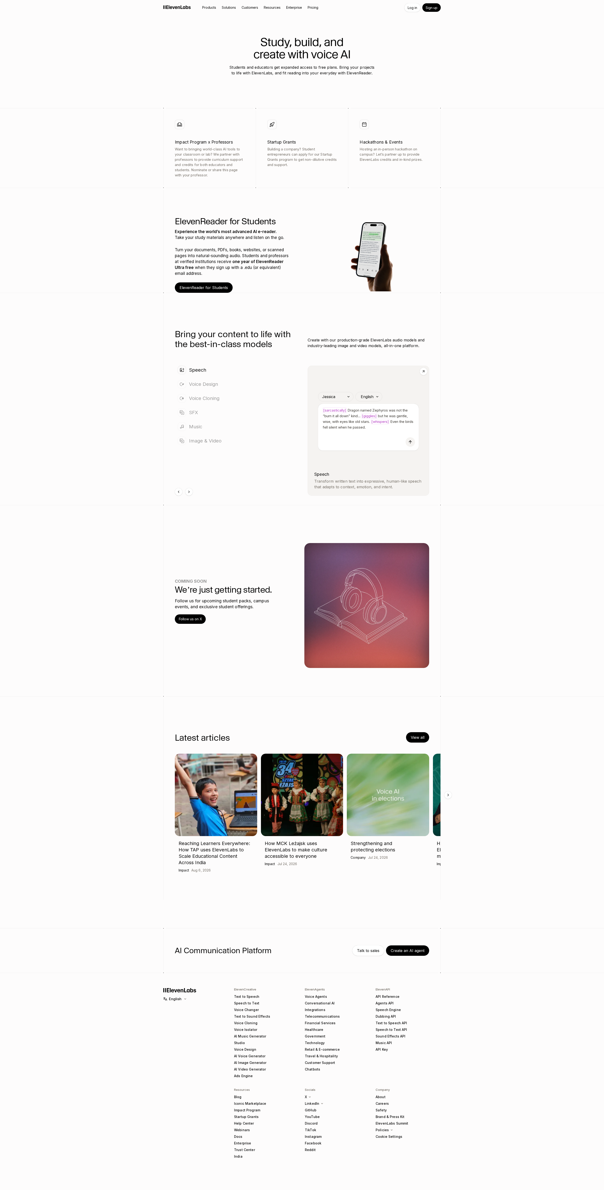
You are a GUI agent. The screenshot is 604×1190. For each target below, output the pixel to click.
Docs (238, 1137)
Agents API (385, 1003)
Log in (412, 8)
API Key (382, 1049)
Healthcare (314, 1030)
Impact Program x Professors (204, 142)
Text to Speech (246, 996)
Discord (311, 1123)
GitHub (310, 1110)
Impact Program (247, 1110)
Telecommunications (322, 1016)
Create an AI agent (407, 950)
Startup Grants (281, 142)
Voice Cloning (245, 1023)
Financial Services (320, 1023)
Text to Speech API (391, 1023)
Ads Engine (243, 1076)
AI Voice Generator (250, 1056)
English (175, 999)
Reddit (310, 1150)
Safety (381, 1110)
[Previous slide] (178, 492)
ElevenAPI (383, 989)
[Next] (448, 795)
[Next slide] (189, 492)
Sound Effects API (390, 1036)
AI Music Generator (250, 1036)
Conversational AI (320, 1003)
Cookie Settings (389, 1137)
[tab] (235, 370)
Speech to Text (246, 1003)
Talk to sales (368, 950)
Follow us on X (190, 619)
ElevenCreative (245, 989)
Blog (238, 1097)
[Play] (410, 442)
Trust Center (244, 1150)
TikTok (310, 1130)
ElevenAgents (315, 989)
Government (315, 1036)
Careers (382, 1103)
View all (417, 737)
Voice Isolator (245, 1030)
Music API (384, 1043)
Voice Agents (316, 996)
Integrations (315, 1010)
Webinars (242, 1130)
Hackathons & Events (381, 142)
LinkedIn (312, 1103)
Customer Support (320, 1063)
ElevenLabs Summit (392, 1123)
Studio (239, 1043)
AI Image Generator (250, 1063)
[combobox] (335, 396)
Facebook (313, 1143)
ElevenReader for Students (204, 287)
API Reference (387, 996)
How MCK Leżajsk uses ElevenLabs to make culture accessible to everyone (296, 850)
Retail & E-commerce (322, 1049)
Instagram (313, 1137)
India (238, 1156)
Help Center (244, 1123)
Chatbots (312, 1069)
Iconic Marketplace (250, 1103)
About (381, 1097)
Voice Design (245, 1049)
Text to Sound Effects (252, 1016)
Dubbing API (386, 1016)
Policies (382, 1130)
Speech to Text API (391, 1030)
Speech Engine (388, 1010)
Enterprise (242, 1143)
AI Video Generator (250, 1069)
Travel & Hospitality (321, 1056)
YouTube (312, 1117)
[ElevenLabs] (177, 7)
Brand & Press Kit (390, 1117)
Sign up (431, 8)
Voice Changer (246, 1010)
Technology (315, 1043)
